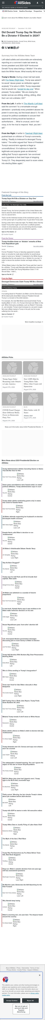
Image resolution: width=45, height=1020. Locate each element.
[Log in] (37, 2)
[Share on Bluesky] (9, 47)
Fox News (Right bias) (15, 80)
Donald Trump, (23, 41)
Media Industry (16, 43)
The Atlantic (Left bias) (33, 103)
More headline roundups (33, 322)
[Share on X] (6, 47)
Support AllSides (32, 970)
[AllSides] (22, 2)
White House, (31, 41)
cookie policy (6, 995)
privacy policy (35, 993)
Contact (22, 972)
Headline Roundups (25, 11)
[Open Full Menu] (3, 2)
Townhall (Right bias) (34, 133)
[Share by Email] (11, 47)
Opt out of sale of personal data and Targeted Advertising (21, 1009)
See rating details (38, 246)
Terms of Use (34, 968)
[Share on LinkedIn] (14, 47)
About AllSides (10, 968)
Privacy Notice (11, 970)
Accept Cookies (11, 1000)
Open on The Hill (6, 274)
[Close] (39, 975)
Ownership (25, 968)
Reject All (30, 1000)
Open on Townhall (7, 314)
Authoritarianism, (6, 43)
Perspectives (38, 11)
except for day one (25, 89)
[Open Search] (42, 2)
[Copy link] (17, 47)
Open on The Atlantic (8, 232)
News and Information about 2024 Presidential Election (23, 427)
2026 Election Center (11, 11)
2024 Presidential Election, (11, 41)
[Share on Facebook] (3, 47)
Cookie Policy (21, 970)
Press (18, 968)
